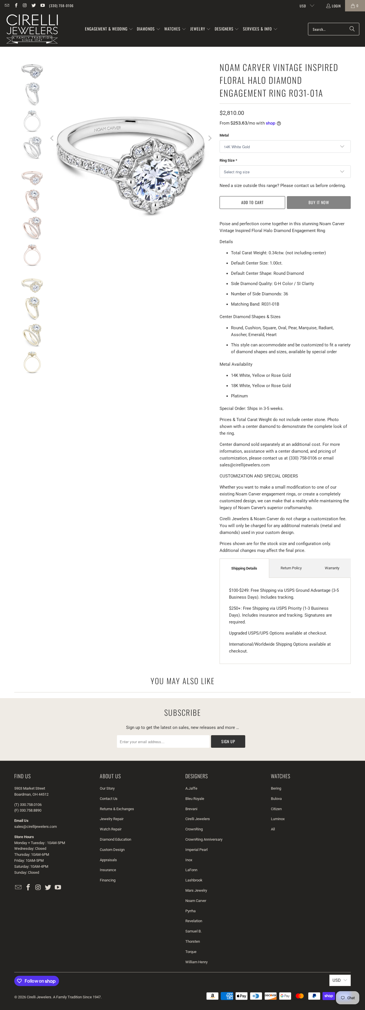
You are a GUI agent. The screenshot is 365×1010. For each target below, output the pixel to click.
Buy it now (319, 202)
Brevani (191, 809)
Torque (190, 952)
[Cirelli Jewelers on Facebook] (15, 5)
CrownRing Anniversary (203, 839)
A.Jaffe (191, 788)
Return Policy (291, 568)
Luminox (278, 819)
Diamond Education (115, 839)
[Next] (209, 138)
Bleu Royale (194, 798)
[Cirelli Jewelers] (32, 29)
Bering (276, 788)
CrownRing (194, 829)
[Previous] (52, 138)
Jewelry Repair (111, 819)
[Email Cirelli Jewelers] (6, 5)
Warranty (332, 568)
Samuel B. (193, 931)
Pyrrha (190, 911)
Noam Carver (195, 901)
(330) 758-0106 (61, 5)
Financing (107, 880)
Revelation (193, 921)
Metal (224, 135)
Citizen (276, 809)
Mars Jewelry (196, 890)
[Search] (352, 29)
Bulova (276, 798)
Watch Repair (110, 829)
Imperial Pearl (196, 850)
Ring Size (228, 160)
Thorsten (192, 941)
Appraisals (108, 860)
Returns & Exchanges (117, 809)
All (273, 829)
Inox (188, 860)
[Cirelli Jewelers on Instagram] (24, 5)
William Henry (196, 962)
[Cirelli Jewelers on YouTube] (42, 5)
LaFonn (191, 870)
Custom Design (112, 850)
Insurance (108, 870)
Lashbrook (193, 880)
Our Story (107, 788)
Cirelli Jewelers (197, 819)
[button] (109, 29)
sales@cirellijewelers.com (35, 826)
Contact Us (108, 798)
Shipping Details (244, 568)
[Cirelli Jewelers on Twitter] (33, 5)
